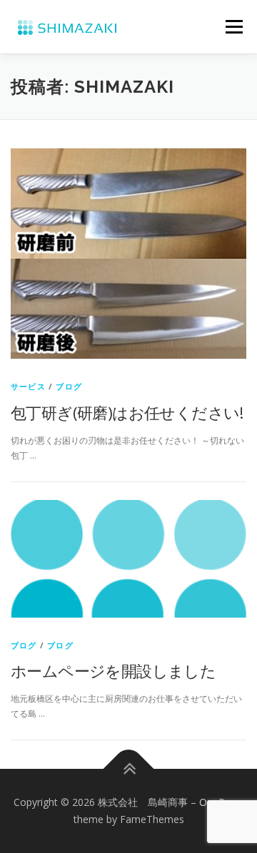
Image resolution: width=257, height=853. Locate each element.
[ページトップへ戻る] (129, 769)
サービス (28, 386)
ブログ (69, 386)
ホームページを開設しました (113, 670)
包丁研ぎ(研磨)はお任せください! (127, 412)
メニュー (233, 27)
